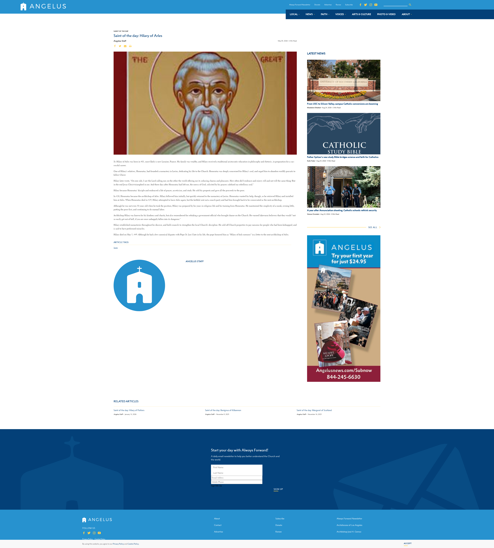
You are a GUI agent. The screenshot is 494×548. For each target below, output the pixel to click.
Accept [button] (408, 543)
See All (372, 227)
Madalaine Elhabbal (314, 108)
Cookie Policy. (133, 544)
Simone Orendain (313, 214)
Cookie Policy (100, 539)
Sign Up (278, 489)
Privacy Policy (118, 544)
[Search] (410, 4)
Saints (116, 248)
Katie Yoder (311, 161)
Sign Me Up (216, 485)
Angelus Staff (120, 41)
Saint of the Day (121, 31)
